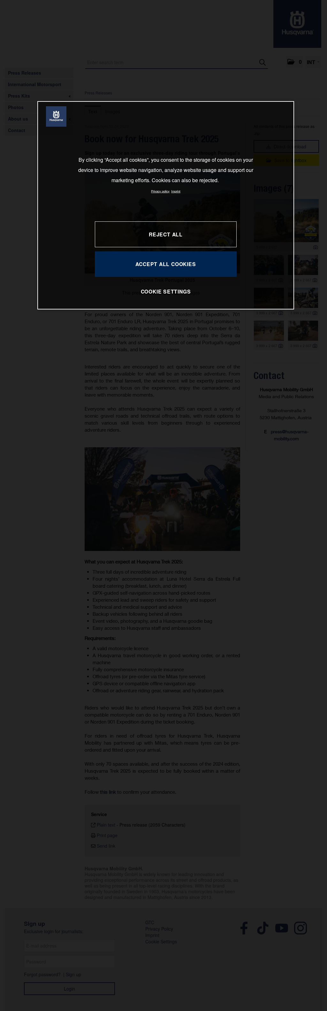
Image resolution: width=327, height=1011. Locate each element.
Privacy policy (160, 191)
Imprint (175, 191)
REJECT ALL (166, 234)
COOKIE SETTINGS (166, 291)
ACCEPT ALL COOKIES (165, 264)
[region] (165, 205)
